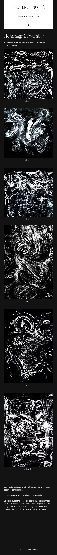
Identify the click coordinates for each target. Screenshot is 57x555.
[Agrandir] (49, 53)
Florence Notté (28, 7)
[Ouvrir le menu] (28, 24)
